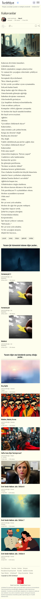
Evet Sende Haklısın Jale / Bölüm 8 (12, 487)
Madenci (4, 341)
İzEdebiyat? (13, 573)
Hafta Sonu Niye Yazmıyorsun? (11, 453)
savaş (10, 238)
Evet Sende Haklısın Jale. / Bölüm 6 (13, 554)
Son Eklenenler (5, 568)
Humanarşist (5, 308)
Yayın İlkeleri (5, 573)
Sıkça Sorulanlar (23, 573)
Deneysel (10, 20)
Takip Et (20, 18)
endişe (31, 238)
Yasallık (19, 571)
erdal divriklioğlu (12, 18)
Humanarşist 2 (6, 274)
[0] (3, 26)
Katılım (20, 568)
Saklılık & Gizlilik (28, 571)
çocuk (4, 238)
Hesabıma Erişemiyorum (8, 571)
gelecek (24, 238)
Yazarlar (13, 568)
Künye (31, 573)
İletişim (25, 568)
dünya (17, 238)
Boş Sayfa (4, 386)
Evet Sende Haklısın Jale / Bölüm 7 (12, 520)
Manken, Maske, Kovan (8, 419)
